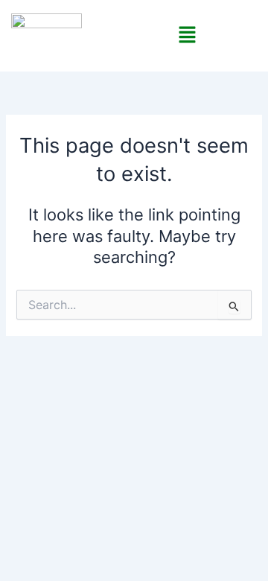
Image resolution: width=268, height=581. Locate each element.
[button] (187, 35)
